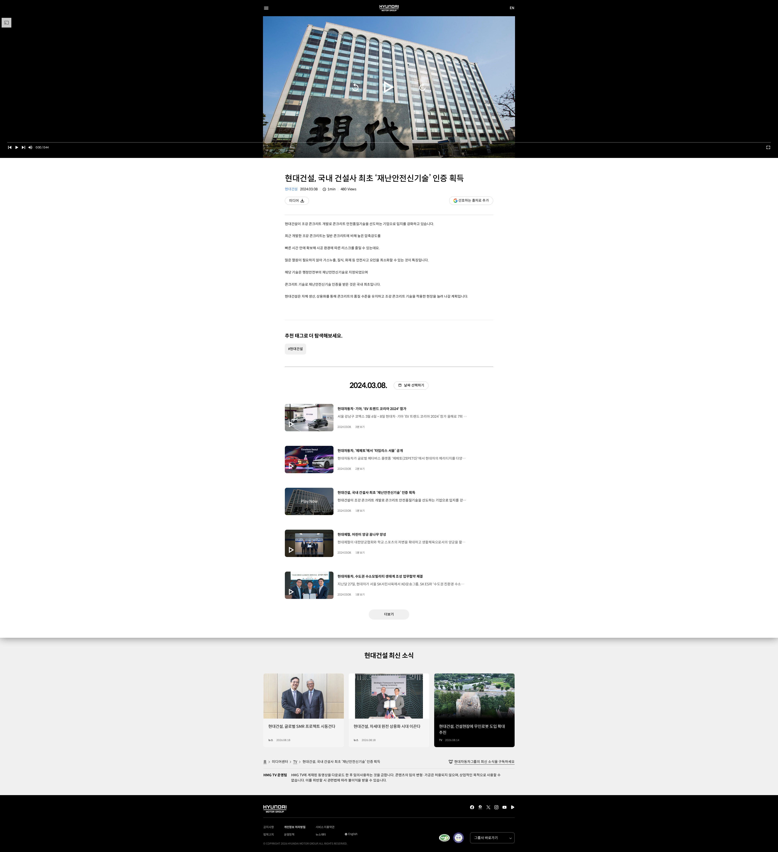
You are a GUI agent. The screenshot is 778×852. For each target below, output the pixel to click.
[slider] (389, 142)
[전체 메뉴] (266, 8)
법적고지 (268, 834)
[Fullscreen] (768, 147)
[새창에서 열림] (444, 837)
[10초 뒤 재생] (422, 87)
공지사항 (268, 827)
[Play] (389, 87)
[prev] (9, 147)
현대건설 (291, 189)
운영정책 (289, 834)
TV (295, 762)
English (351, 834)
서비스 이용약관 (325, 827)
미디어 (299, 202)
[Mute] (30, 147)
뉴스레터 (321, 834)
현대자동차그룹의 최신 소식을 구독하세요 (484, 762)
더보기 (389, 614)
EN (512, 8)
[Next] (23, 147)
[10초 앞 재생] (355, 87)
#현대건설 (295, 349)
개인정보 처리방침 (295, 827)
